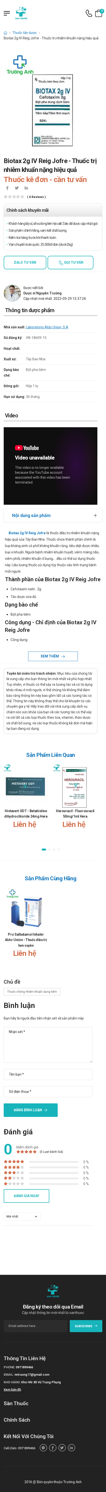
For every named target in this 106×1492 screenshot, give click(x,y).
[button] (43, 849)
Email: (9, 1374)
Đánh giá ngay (26, 1196)
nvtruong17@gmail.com (32, 1374)
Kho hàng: (12, 1382)
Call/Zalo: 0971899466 (19, 1448)
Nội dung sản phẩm (31, 515)
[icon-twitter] (16, 188)
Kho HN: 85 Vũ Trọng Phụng (41, 1382)
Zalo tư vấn (25, 262)
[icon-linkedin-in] (26, 188)
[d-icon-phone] (89, 13)
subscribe (83, 1326)
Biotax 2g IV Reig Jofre (27, 533)
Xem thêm (50, 656)
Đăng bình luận (28, 1110)
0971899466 (24, 1367)
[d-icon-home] (5, 33)
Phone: (9, 1367)
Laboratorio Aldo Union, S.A (47, 327)
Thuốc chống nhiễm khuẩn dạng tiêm (32, 991)
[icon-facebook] (7, 188)
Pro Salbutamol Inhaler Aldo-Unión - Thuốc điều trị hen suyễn (26, 939)
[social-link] (43, 1447)
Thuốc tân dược (24, 33)
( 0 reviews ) (36, 197)
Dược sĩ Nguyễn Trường (42, 293)
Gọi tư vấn (73, 262)
